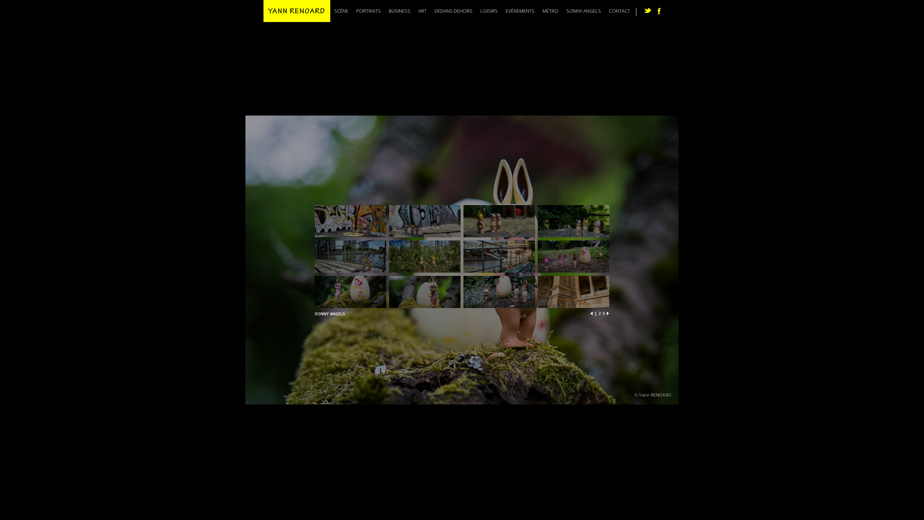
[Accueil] (296, 11)
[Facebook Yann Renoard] (659, 11)
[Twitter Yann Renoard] (647, 10)
